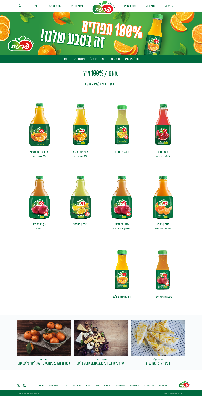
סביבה (97, 385)
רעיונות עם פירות (55, 6)
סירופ (65, 59)
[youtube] (18, 385)
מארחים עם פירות (76, 6)
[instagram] (24, 385)
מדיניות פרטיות (53, 385)
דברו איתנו (35, 6)
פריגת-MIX (115, 59)
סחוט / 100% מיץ (132, 59)
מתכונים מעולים (130, 6)
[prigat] (103, 7)
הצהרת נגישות (77, 385)
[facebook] (13, 385)
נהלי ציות (65, 385)
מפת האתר (41, 385)
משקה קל (93, 59)
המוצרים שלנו (150, 6)
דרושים (88, 385)
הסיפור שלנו (168, 6)
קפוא (104, 59)
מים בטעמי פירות (78, 59)
